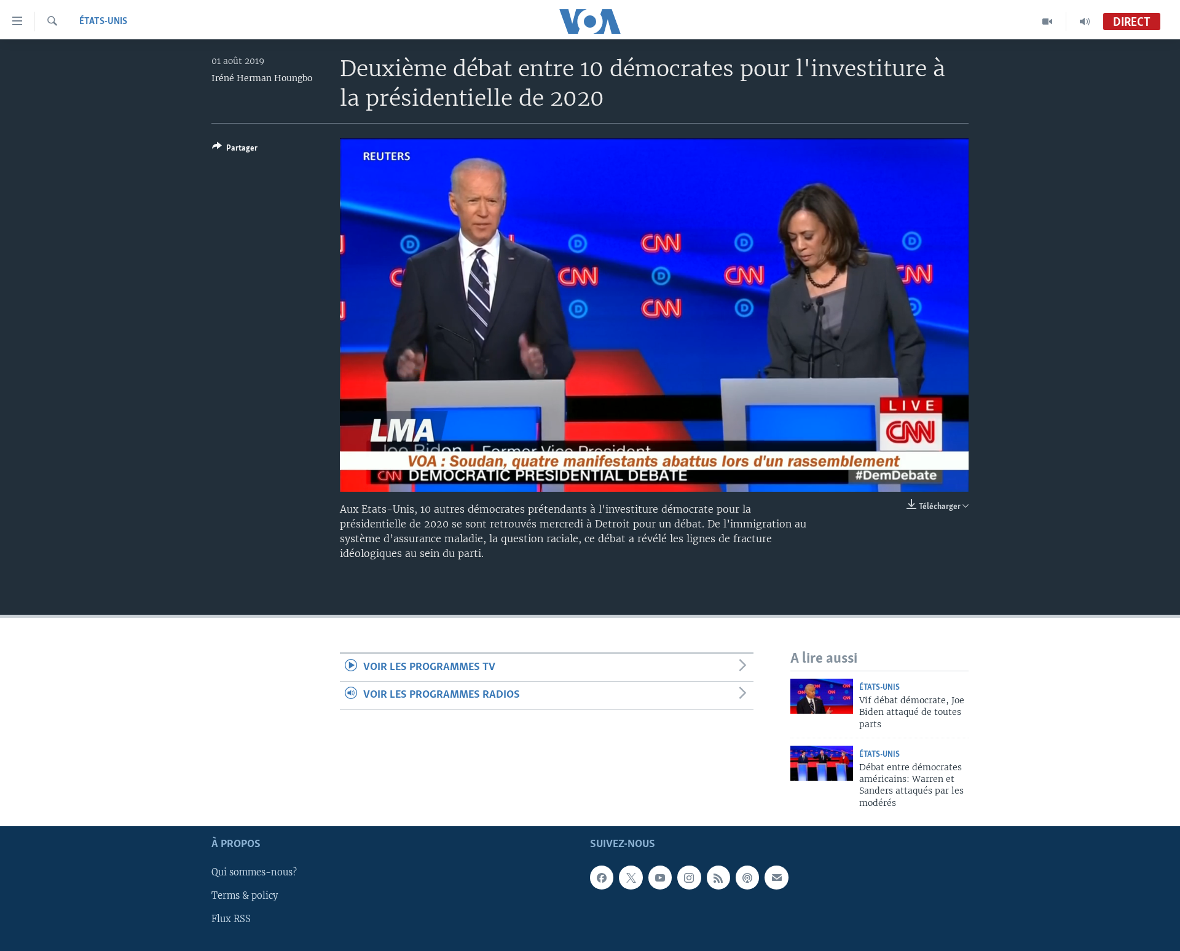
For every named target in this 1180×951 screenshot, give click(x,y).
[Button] (235, 150)
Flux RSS (231, 919)
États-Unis (103, 21)
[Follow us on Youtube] (660, 878)
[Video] (1047, 21)
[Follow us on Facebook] (601, 878)
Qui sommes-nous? (254, 872)
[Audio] (1084, 21)
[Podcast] (747, 878)
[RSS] (718, 878)
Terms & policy (244, 896)
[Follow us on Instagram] (689, 878)
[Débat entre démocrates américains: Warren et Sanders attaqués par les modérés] (821, 763)
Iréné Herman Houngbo (261, 78)
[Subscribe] (776, 878)
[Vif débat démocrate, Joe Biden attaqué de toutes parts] (821, 696)
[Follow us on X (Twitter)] (630, 878)
